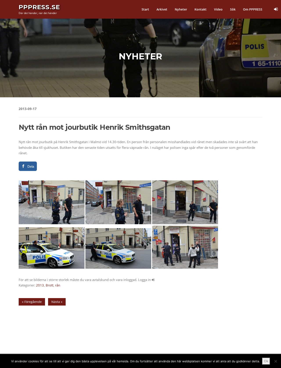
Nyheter (181, 9)
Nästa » (56, 302)
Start (145, 9)
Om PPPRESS (252, 9)
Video (218, 9)
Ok (266, 361)
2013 (40, 285)
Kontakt (201, 9)
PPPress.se (39, 7)
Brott (49, 285)
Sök (233, 9)
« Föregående (32, 302)
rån (57, 285)
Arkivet (162, 9)
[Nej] (275, 361)
